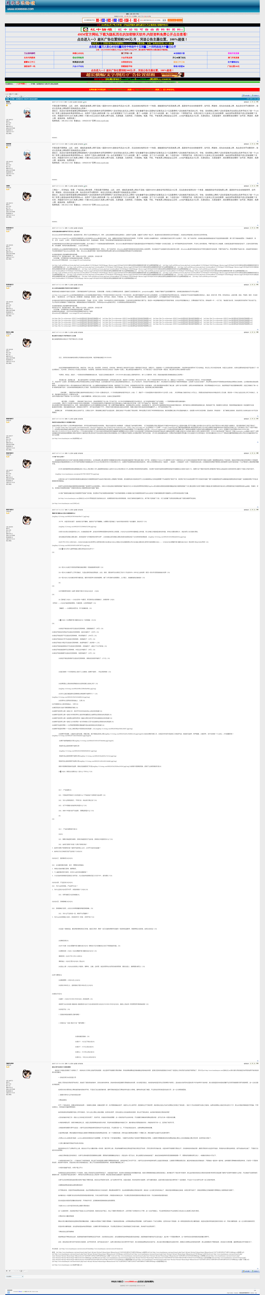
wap (256, 1292)
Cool (37, 1291)
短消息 (75, 102)
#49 (257, 509)
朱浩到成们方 (10, 228)
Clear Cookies (230, 1292)
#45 (257, 284)
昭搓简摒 (8, 144)
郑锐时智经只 (10, 418)
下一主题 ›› (15, 94)
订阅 (254, 99)
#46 (257, 332)
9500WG (54, 137)
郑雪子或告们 (10, 509)
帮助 (137, 14)
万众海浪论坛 (9, 84)
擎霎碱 (8, 102)
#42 (257, 144)
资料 (65, 102)
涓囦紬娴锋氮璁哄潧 (244, 1292)
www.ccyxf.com (102, 121)
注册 (131, 14)
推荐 (251, 99)
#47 (257, 418)
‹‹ (12, 96)
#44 (257, 228)
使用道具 (246, 102)
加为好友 (79, 102)
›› (26, 96)
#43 (257, 186)
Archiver (252, 1292)
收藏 (258, 99)
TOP (255, 1290)
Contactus (236, 1292)
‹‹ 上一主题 (8, 94)
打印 (248, 99)
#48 (257, 453)
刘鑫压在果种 (10, 1063)
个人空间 (69, 102)
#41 (257, 102)
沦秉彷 (8, 186)
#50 (257, 1063)
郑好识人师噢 (10, 332)
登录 (134, 14)
